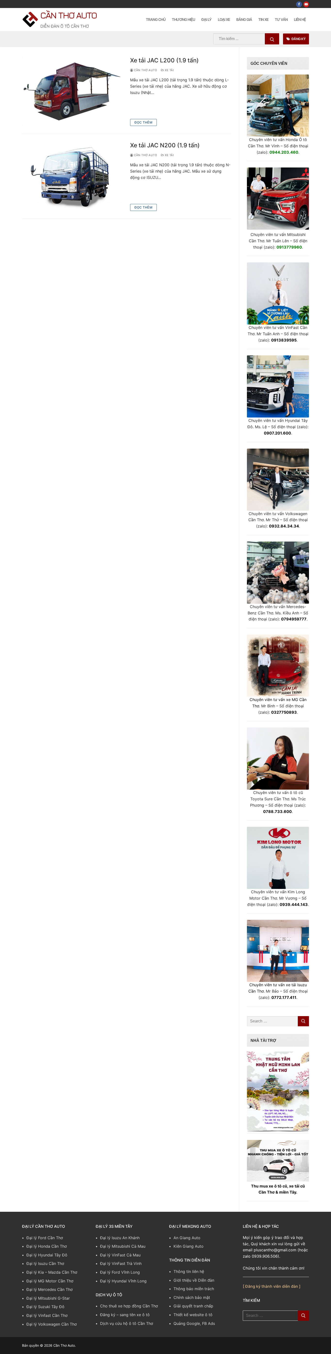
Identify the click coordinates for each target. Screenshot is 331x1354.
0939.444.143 (294, 904)
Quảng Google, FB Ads (194, 1323)
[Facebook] (299, 4)
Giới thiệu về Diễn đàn (193, 1280)
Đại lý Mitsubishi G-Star (48, 1298)
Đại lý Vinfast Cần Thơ (47, 1315)
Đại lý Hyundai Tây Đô (46, 1255)
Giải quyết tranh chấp (193, 1306)
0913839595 (284, 340)
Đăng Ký (298, 39)
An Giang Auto (186, 1237)
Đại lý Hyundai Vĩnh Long (123, 1281)
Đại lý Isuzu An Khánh (120, 1237)
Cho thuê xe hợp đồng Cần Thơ (129, 1306)
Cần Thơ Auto (68, 15)
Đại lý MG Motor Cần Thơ (49, 1281)
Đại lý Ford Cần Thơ (44, 1237)
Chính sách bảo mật (191, 1297)
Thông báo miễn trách (193, 1288)
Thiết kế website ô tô (193, 1314)
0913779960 (289, 247)
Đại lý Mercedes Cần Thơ (49, 1289)
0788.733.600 (277, 811)
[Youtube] (306, 4)
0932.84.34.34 (284, 526)
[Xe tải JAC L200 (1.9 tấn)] (72, 91)
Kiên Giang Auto (188, 1246)
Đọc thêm (143, 122)
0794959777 (294, 619)
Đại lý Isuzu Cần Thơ (45, 1263)
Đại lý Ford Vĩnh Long (120, 1272)
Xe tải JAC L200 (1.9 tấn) (164, 60)
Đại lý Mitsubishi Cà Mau (122, 1246)
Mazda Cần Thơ (62, 1272)
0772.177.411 (283, 997)
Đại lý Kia (35, 1272)
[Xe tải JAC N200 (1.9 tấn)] (72, 176)
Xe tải (169, 70)
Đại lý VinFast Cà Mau (120, 1255)
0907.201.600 (277, 433)
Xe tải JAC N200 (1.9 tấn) (165, 145)
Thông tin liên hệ (188, 1271)
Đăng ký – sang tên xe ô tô (125, 1314)
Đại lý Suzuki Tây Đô (45, 1306)
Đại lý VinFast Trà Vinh (121, 1263)
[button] (278, 1091)
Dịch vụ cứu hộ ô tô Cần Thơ (126, 1323)
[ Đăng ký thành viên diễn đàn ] (271, 1286)
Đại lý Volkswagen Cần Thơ (51, 1324)
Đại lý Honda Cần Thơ (46, 1246)
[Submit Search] (272, 38)
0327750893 (284, 712)
